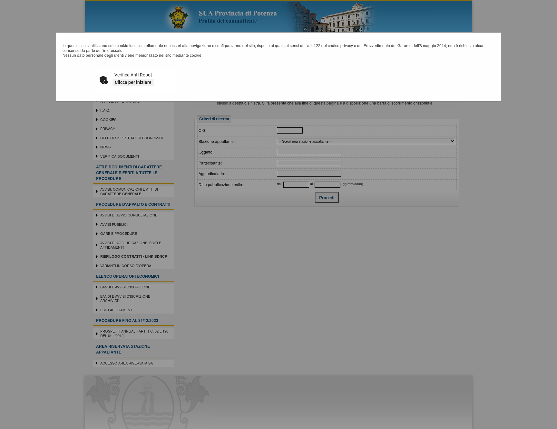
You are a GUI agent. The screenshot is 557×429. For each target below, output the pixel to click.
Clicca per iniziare (133, 82)
